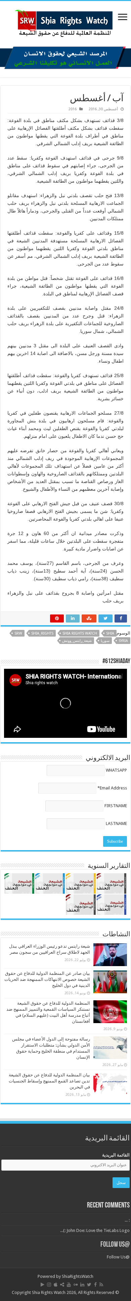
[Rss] (101, 1285)
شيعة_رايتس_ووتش (77, 641)
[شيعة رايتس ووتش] (65, 21)
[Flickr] (75, 1285)
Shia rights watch (79, 633)
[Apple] (55, 1285)
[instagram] (49, 1285)
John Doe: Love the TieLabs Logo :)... (95, 1230)
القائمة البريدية (116, 1155)
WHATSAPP (116, 770)
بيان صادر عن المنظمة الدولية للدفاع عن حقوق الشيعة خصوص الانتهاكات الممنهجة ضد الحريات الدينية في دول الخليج (47, 979)
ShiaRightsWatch (77, 1276)
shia (110, 633)
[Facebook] (95, 1285)
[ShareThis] (62, 1285)
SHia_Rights (42, 633)
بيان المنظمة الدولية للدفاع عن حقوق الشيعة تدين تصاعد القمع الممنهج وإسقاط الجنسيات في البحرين (49, 1080)
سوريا (105, 641)
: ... (127, 1220)
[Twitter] (89, 1285)
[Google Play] (42, 1285)
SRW (18, 633)
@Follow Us (115, 1245)
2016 (73, 109)
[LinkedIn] (82, 1285)
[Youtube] (69, 1285)
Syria (123, 641)
